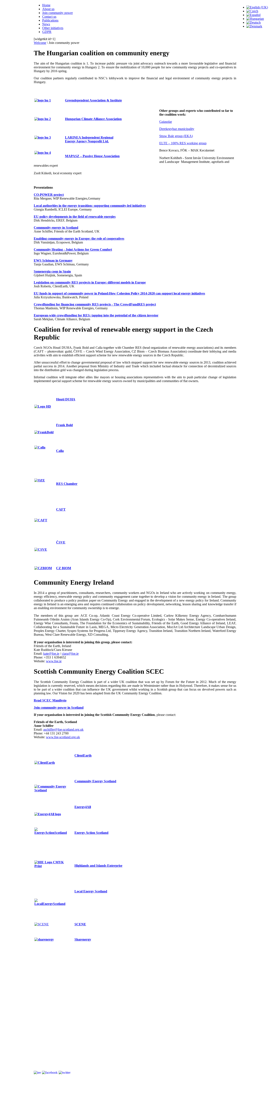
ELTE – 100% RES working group (183, 143)
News (46, 24)
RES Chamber (66, 483)
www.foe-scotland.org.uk (63, 737)
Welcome (40, 43)
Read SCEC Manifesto (50, 700)
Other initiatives (52, 28)
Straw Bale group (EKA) (176, 136)
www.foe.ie (54, 661)
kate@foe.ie (51, 653)
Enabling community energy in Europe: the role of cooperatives (79, 238)
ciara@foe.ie (70, 653)
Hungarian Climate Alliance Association (93, 119)
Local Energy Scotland (90, 891)
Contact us (49, 16)
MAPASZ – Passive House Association (92, 156)
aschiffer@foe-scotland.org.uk (63, 729)
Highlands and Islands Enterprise (98, 865)
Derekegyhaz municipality (176, 129)
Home (46, 5)
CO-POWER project (49, 194)
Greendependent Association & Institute (93, 100)
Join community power (57, 13)
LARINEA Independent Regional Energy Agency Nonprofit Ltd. (89, 139)
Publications (50, 20)
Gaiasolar (165, 121)
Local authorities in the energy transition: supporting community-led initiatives (90, 205)
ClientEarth (83, 755)
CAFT (61, 509)
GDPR (46, 32)
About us (48, 9)
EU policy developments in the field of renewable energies (75, 216)
